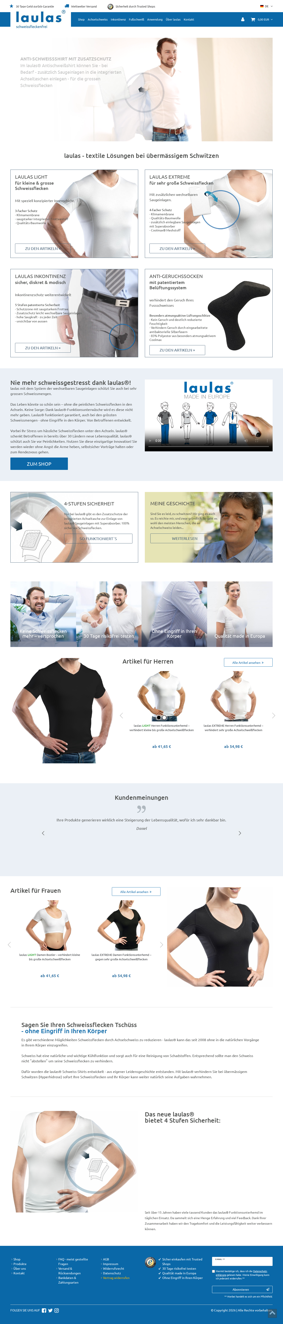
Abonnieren (241, 1289)
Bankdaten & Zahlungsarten (68, 1280)
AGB (106, 1259)
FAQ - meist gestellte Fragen (73, 1261)
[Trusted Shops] (150, 1262)
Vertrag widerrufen (116, 1278)
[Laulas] (41, 19)
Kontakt (189, 19)
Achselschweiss (98, 19)
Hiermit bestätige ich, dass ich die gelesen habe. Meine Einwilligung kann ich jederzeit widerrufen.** (242, 1274)
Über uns (19, 1268)
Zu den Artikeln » (43, 248)
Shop (81, 19)
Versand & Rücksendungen (69, 1270)
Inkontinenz (118, 19)
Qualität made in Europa (240, 614)
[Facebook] (43, 1310)
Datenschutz (112, 1273)
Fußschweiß (136, 19)
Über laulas (173, 19)
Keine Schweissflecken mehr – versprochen (43, 614)
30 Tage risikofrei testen (109, 614)
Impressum (110, 1264)
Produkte (20, 1264)
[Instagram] (56, 1310)
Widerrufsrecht (113, 1268)
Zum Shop (216, 102)
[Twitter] (50, 1310)
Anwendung (155, 19)
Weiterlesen (184, 538)
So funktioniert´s (98, 538)
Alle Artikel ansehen (246, 662)
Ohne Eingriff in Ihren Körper (174, 614)
